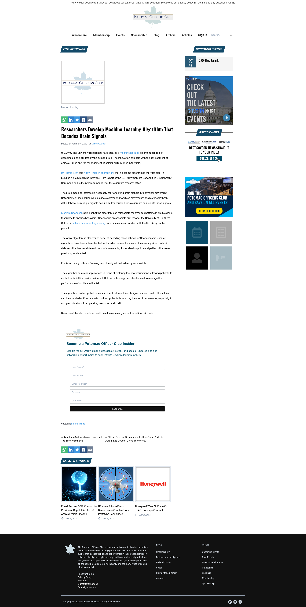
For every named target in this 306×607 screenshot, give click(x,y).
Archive (170, 35)
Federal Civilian (163, 562)
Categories (207, 567)
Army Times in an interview (99, 172)
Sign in (202, 35)
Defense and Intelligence (168, 557)
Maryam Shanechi (71, 212)
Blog (156, 35)
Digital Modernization (166, 573)
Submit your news (87, 587)
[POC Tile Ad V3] (209, 197)
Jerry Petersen (99, 143)
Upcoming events (210, 552)
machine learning (129, 152)
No (233, 2)
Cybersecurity (163, 552)
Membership (101, 35)
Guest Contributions (88, 584)
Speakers (206, 573)
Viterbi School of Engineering (89, 223)
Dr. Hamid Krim (69, 172)
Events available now (212, 562)
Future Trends (78, 423)
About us (82, 580)
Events (120, 35)
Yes (229, 2)
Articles (187, 35)
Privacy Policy (85, 577)
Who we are (79, 35)
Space (159, 567)
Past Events (208, 557)
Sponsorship (139, 35)
